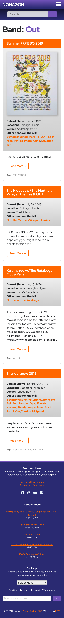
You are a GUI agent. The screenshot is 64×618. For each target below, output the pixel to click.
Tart (9, 144)
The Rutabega (30, 300)
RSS (40, 611)
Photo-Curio (32, 140)
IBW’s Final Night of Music (32, 554)
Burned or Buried (17, 136)
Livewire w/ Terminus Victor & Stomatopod (32, 544)
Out (43, 136)
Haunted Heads (16, 407)
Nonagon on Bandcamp (32, 485)
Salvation (47, 140)
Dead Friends (38, 403)
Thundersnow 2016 (21, 373)
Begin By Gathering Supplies (24, 399)
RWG (58, 611)
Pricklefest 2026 (32, 534)
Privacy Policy (29, 611)
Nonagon (13, 4)
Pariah (16, 300)
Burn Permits (20, 403)
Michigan (17, 449)
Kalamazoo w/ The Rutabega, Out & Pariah (30, 272)
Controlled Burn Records (32, 481)
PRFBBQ (21, 175)
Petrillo (18, 140)
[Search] (52, 14)
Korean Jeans (35, 407)
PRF (14, 175)
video (40, 449)
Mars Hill (34, 136)
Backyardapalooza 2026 (32, 524)
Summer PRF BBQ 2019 (25, 43)
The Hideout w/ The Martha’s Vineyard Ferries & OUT (29, 192)
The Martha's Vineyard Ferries (31, 220)
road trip (17, 358)
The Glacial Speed (32, 411)
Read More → (18, 166)
